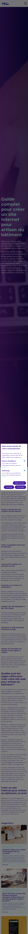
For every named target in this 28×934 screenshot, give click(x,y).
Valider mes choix (19, 483)
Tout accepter (20, 487)
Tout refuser (9, 487)
